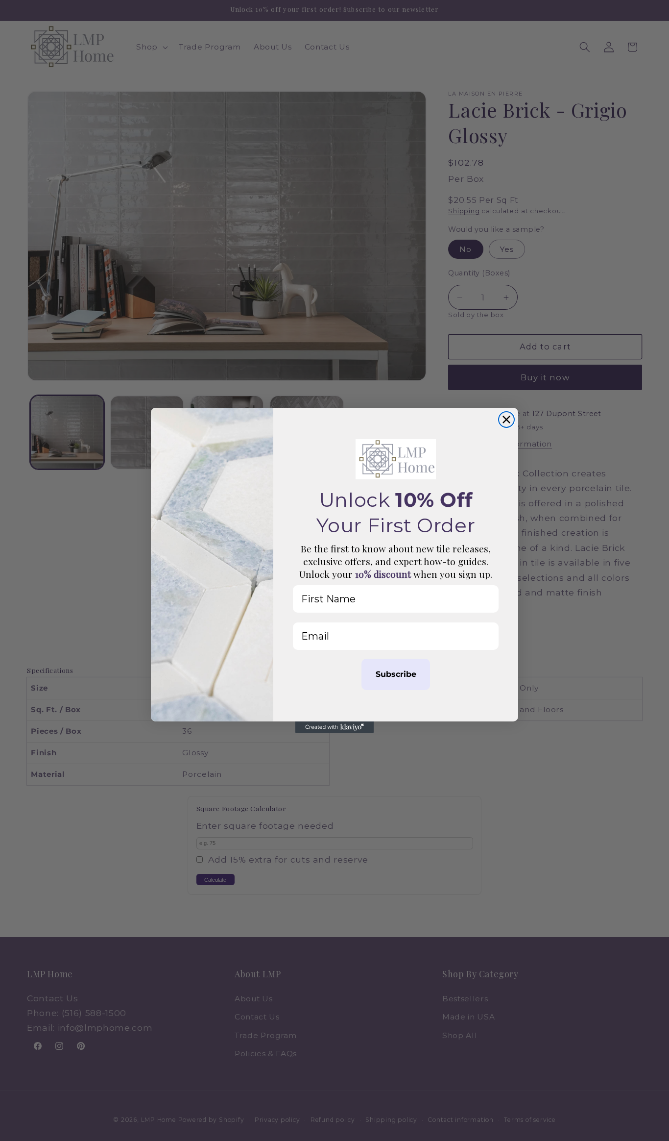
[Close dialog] (506, 419)
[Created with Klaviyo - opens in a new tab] (334, 727)
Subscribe (396, 674)
